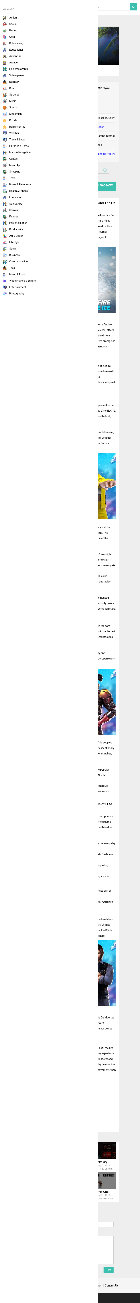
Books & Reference (20, 184)
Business (14, 255)
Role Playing (16, 43)
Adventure (15, 56)
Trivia (12, 178)
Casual (13, 24)
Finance (13, 216)
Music (12, 101)
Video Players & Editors (22, 280)
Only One (102, 1192)
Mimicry (102, 1162)
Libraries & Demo (19, 145)
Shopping (14, 171)
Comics (13, 210)
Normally (14, 81)
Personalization (18, 222)
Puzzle (13, 120)
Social (12, 248)
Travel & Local (17, 139)
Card (12, 36)
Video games (16, 75)
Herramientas (17, 126)
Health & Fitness (18, 190)
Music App (15, 165)
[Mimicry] (99, 1150)
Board (12, 88)
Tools (12, 267)
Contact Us (112, 1285)
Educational (16, 49)
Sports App (15, 203)
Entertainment (17, 287)
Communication (18, 261)
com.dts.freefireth (107, 153)
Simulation (15, 113)
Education (15, 197)
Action (13, 17)
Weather (14, 133)
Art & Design (16, 235)
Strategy (14, 94)
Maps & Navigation (20, 152)
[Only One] (99, 1180)
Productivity (16, 229)
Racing (13, 30)
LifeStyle (14, 242)
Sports (13, 107)
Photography (16, 293)
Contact (13, 158)
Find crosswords (18, 68)
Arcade (13, 62)
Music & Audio (17, 274)
